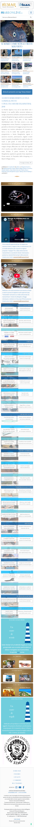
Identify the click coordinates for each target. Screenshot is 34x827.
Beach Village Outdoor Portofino (24, 168)
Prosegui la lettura (25, 162)
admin (18, 167)
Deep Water (13, 170)
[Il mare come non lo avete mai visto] (17, 31)
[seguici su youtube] (19, 787)
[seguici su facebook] (23, 787)
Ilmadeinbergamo (12, 792)
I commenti (17, 780)
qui (18, 652)
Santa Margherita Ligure (13, 171)
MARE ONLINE (17, 819)
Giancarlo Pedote (20, 170)
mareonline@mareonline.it (21, 257)
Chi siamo (17, 774)
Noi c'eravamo (17, 783)
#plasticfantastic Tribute (10, 168)
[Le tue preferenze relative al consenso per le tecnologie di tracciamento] (31, 824)
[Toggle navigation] (31, 12)
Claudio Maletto (5, 170)
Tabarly (21, 171)
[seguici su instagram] (16, 787)
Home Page (17, 771)
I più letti (17, 777)
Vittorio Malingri (27, 171)
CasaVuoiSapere (22, 792)
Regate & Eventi (26, 167)
